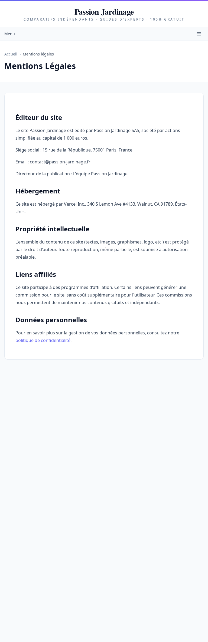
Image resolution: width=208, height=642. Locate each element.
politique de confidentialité (42, 340)
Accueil (10, 54)
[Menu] (199, 34)
